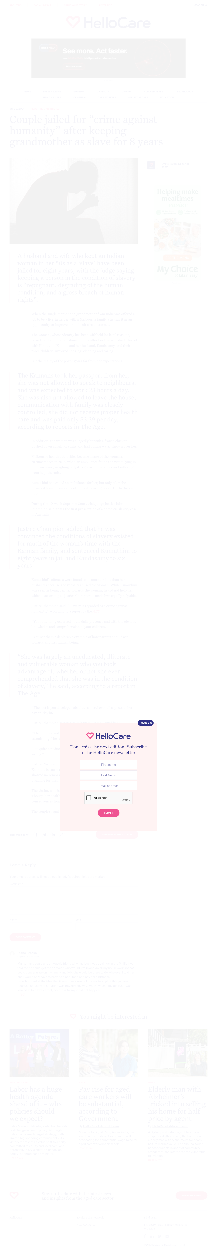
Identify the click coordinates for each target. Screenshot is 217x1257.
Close (145, 722)
